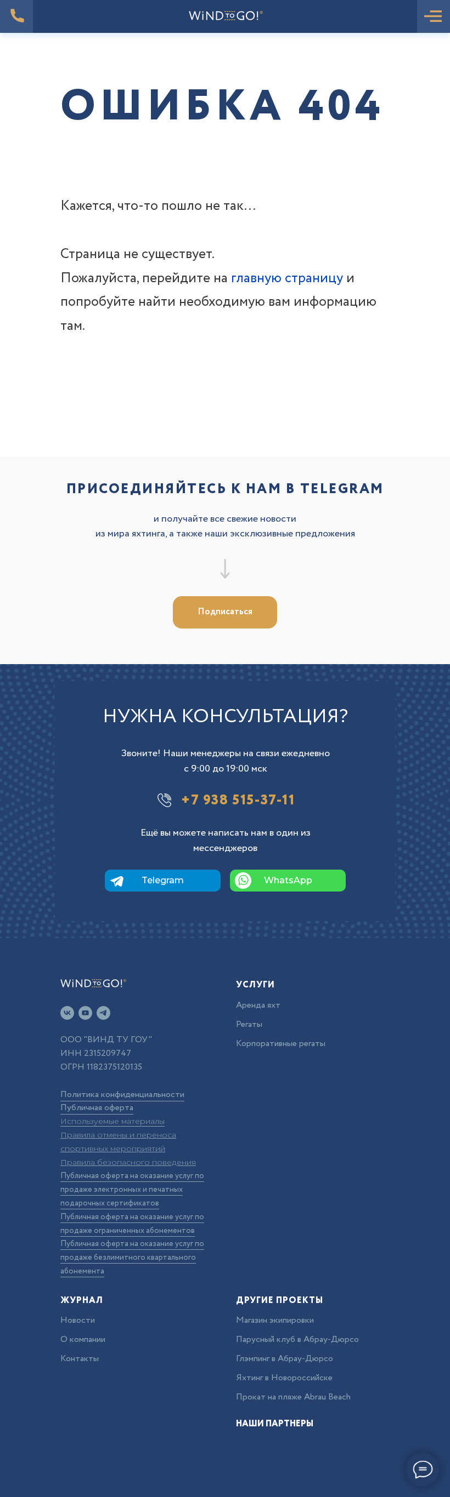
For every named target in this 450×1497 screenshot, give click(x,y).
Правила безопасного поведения (128, 1162)
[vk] (67, 1013)
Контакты (79, 1358)
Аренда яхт (258, 1005)
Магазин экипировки (275, 1320)
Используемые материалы (112, 1121)
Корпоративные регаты (280, 1043)
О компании (82, 1339)
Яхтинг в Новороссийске (284, 1378)
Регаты (249, 1024)
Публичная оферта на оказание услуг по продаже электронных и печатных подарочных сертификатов (132, 1189)
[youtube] (85, 1013)
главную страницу (287, 278)
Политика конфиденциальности (122, 1094)
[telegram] (103, 1013)
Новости (77, 1320)
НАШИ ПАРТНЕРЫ (274, 1424)
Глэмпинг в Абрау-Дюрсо (284, 1358)
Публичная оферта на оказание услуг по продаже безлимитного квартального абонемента (132, 1257)
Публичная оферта (96, 1107)
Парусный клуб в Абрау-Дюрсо (297, 1339)
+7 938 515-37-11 (238, 800)
